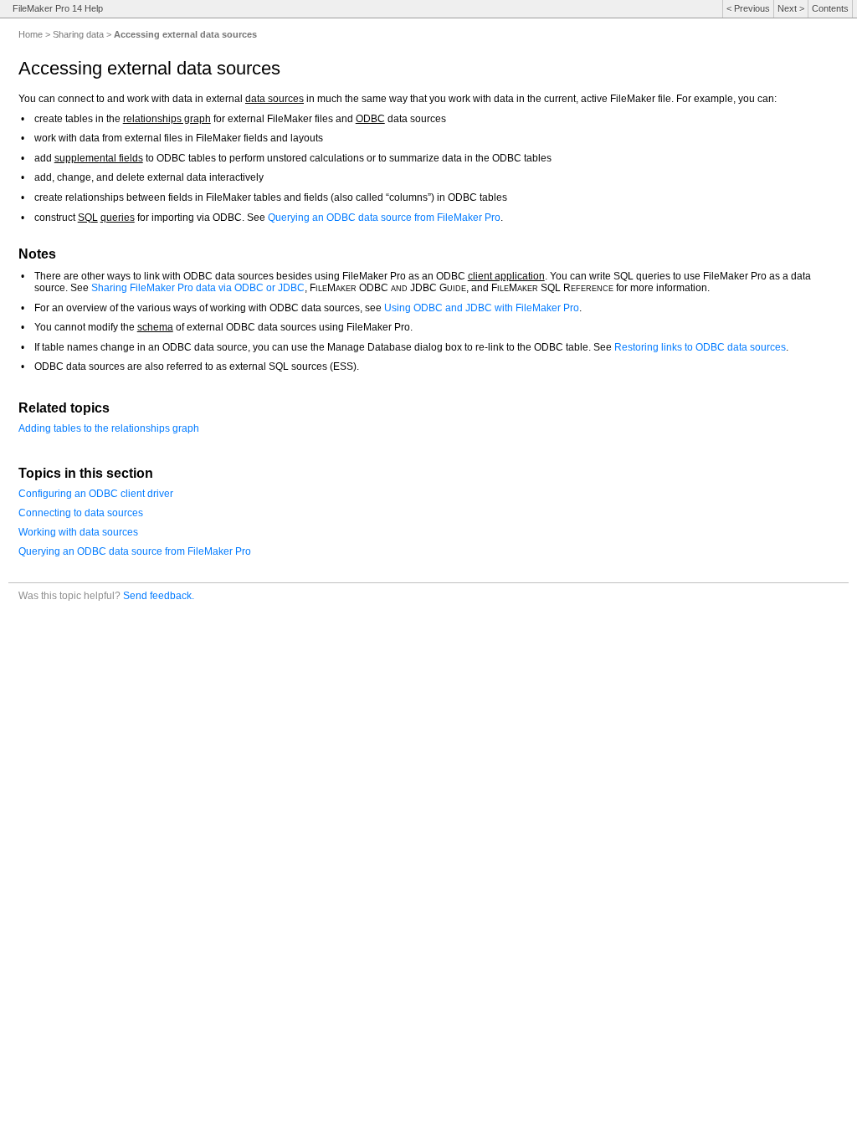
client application (506, 276)
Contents (830, 8)
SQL (88, 217)
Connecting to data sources (80, 513)
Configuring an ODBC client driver (95, 494)
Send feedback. (158, 595)
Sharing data (78, 34)
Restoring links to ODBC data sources (700, 347)
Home (30, 34)
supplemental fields (98, 158)
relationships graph (167, 119)
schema (155, 327)
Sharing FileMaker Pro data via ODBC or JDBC (198, 288)
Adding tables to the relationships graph (108, 428)
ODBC (370, 119)
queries (117, 217)
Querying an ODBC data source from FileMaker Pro (384, 217)
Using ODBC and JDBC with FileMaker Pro (481, 308)
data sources (274, 99)
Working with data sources (78, 532)
